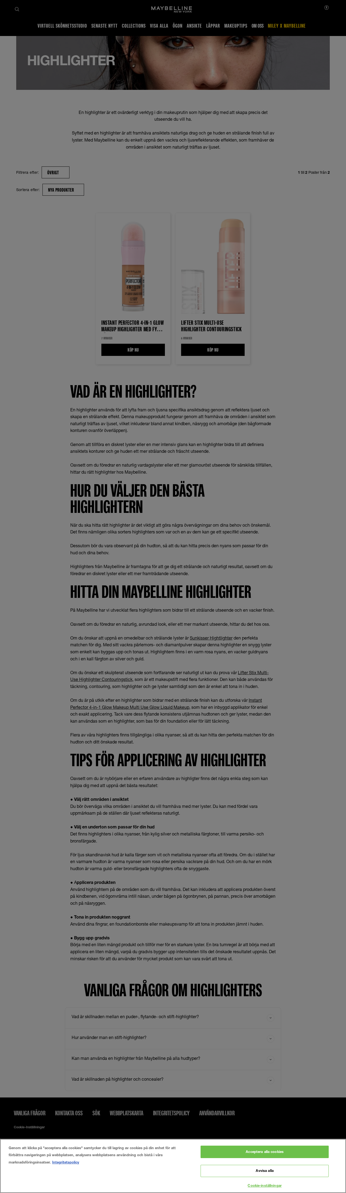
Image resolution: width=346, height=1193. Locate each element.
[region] (173, 1166)
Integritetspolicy (65, 1162)
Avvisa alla (264, 1171)
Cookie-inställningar (265, 1185)
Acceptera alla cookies (265, 1151)
